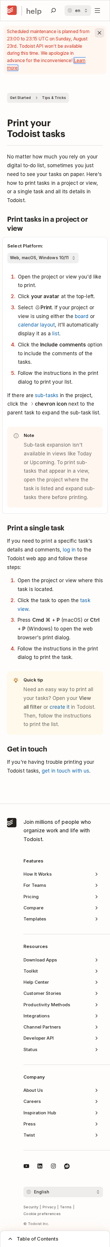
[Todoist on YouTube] (26, 1167)
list (55, 333)
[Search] (53, 10)
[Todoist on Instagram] (53, 1167)
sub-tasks (46, 395)
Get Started (20, 97)
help (34, 11)
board (81, 316)
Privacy (49, 1207)
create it (60, 707)
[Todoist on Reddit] (66, 1167)
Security (30, 1207)
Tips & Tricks (54, 97)
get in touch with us (65, 771)
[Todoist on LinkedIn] (39, 1167)
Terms (66, 1207)
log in (69, 550)
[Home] (12, 11)
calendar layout (36, 325)
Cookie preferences (42, 1214)
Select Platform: (25, 246)
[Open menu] (97, 10)
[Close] (99, 32)
